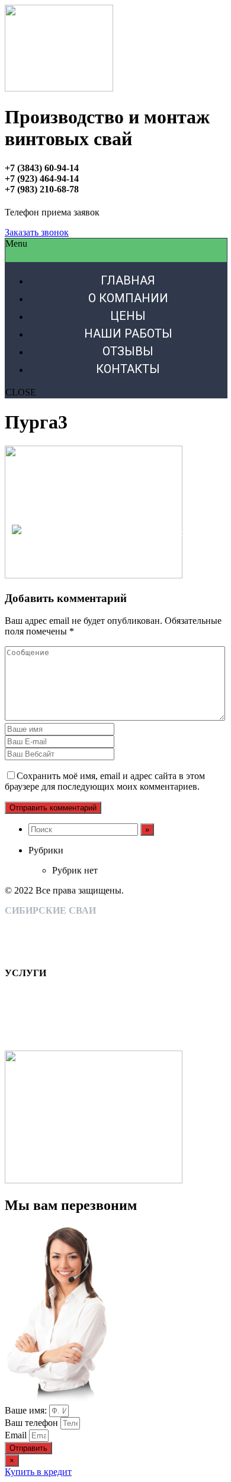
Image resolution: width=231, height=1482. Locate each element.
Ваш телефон (32, 1423)
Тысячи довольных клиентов (63, 953)
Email (17, 1435)
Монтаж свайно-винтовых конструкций (86, 921)
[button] (37, 232)
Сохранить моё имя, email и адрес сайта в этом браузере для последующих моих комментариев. (105, 781)
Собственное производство (60, 932)
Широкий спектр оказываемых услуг (80, 942)
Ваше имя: (27, 1410)
